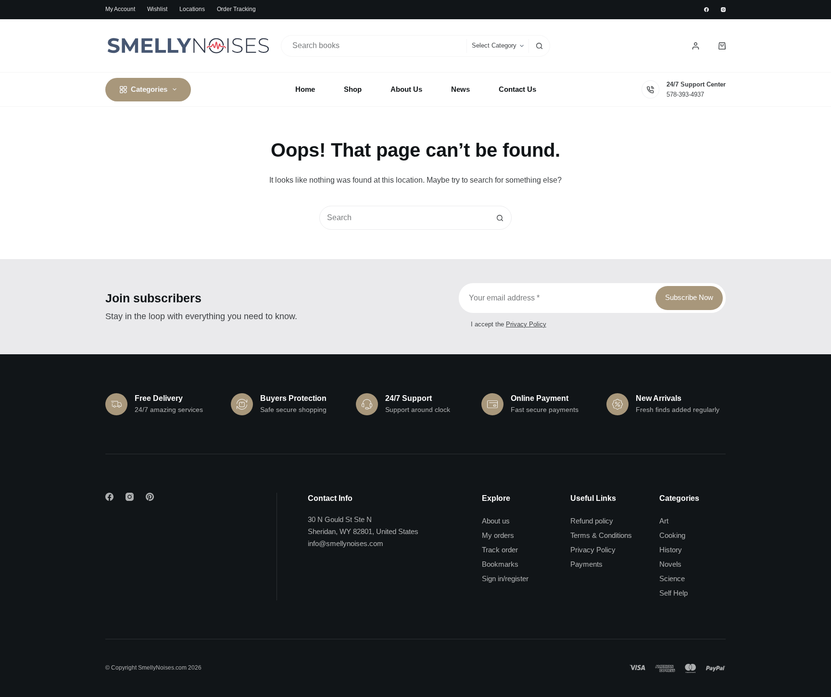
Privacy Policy (526, 324)
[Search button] (539, 46)
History (670, 550)
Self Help (673, 593)
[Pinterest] (150, 497)
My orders (498, 535)
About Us (406, 89)
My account (120, 9)
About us (496, 521)
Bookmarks (500, 564)
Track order (500, 550)
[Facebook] (706, 9)
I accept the (508, 324)
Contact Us (517, 89)
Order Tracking (236, 9)
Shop (353, 89)
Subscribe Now (689, 297)
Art (663, 521)
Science (672, 578)
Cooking (672, 535)
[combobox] (374, 46)
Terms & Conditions (601, 535)
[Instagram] (723, 9)
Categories (149, 89)
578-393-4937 (685, 94)
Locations (192, 9)
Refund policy (591, 521)
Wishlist (157, 9)
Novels (670, 564)
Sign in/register (505, 578)
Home (305, 89)
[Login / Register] (695, 46)
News (460, 89)
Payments (586, 564)
